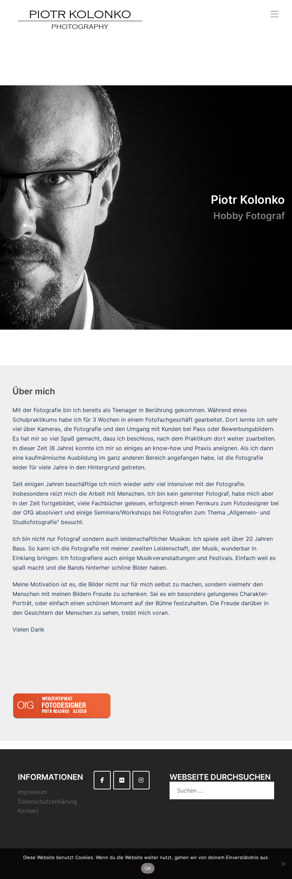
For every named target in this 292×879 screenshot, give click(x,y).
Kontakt (28, 810)
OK (148, 868)
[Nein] (283, 863)
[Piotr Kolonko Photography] (80, 24)
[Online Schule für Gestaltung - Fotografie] (64, 706)
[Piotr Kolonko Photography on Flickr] (121, 780)
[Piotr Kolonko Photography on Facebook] (102, 780)
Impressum (32, 791)
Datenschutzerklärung (47, 801)
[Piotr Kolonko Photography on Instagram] (141, 780)
